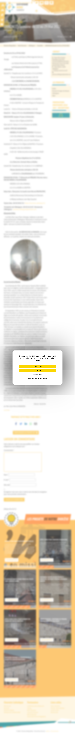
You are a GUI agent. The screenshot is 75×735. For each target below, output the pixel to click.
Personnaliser (37, 374)
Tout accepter (37, 366)
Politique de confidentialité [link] (37, 378)
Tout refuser (37, 370)
